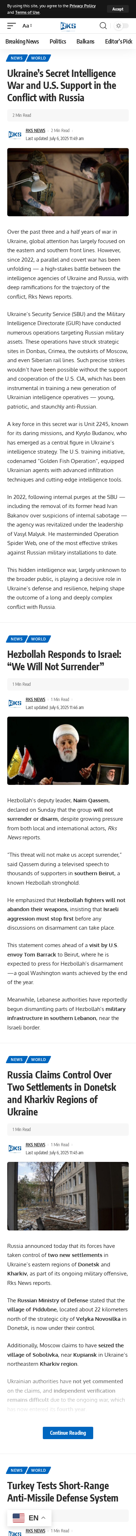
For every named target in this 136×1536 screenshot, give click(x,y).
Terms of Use (27, 12)
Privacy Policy (83, 5)
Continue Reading (68, 1433)
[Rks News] (68, 25)
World (38, 58)
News (17, 58)
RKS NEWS (35, 130)
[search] (103, 26)
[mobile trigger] (13, 25)
